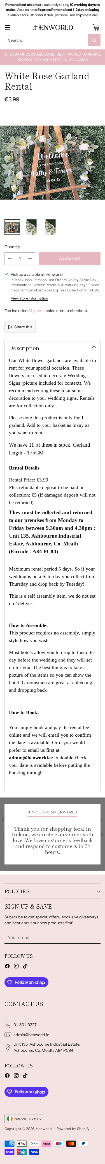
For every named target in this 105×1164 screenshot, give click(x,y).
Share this (23, 326)
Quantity (12, 246)
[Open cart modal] (96, 27)
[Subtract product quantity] (10, 259)
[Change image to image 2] (31, 227)
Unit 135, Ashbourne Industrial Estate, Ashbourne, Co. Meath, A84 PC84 (46, 1047)
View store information (29, 298)
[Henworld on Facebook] (7, 967)
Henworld (44, 1129)
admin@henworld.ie (31, 1034)
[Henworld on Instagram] (16, 967)
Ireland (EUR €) (26, 1119)
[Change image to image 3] (50, 227)
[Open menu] (7, 27)
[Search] (94, 40)
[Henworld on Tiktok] (25, 967)
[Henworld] (53, 27)
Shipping (37, 310)
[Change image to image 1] (12, 227)
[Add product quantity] (30, 259)
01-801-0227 (25, 1024)
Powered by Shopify (73, 1129)
